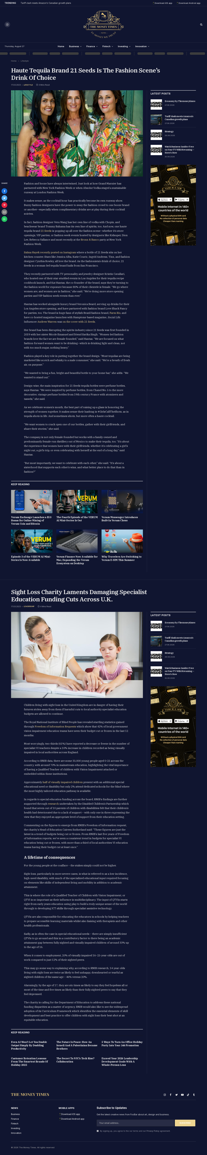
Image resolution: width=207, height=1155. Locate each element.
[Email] (4, 212)
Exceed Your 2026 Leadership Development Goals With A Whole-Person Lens (120, 1062)
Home (61, 46)
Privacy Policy (153, 1131)
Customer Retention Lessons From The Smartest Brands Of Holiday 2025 (29, 1062)
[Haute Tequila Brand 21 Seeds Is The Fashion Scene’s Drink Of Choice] (77, 133)
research (53, 803)
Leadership (29, 606)
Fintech (106, 46)
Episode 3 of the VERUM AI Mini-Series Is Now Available (31, 558)
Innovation (141, 46)
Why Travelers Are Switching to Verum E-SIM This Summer (121, 558)
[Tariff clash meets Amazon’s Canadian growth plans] (156, 120)
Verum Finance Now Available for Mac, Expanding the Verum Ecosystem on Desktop (77, 560)
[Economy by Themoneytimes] (156, 104)
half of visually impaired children (63, 782)
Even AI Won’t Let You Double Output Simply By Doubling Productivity (29, 1045)
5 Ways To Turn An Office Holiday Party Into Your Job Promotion (122, 1043)
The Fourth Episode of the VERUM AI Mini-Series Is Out (77, 519)
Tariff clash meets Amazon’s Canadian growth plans (46, 3)
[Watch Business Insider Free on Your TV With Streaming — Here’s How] (156, 150)
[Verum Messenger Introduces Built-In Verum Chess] (122, 501)
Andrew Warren (47, 321)
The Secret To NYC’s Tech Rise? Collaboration (75, 1060)
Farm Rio (115, 313)
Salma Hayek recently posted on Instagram (50, 252)
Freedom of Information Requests (55, 726)
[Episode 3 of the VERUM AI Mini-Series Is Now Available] (31, 541)
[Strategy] (156, 135)
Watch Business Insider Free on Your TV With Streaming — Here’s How (179, 149)
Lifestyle (28, 85)
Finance (90, 46)
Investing (123, 46)
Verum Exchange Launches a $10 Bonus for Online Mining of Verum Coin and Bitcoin (31, 520)
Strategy (169, 131)
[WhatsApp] (4, 219)
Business (74, 46)
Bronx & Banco (90, 239)
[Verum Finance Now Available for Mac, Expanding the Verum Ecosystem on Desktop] (77, 541)
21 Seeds (46, 231)
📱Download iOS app (162, 3)
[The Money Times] (103, 24)
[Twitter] (4, 198)
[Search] (201, 24)
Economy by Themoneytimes (180, 101)
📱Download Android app (188, 3)
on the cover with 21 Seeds (79, 321)
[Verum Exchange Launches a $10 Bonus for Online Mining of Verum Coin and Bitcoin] (31, 501)
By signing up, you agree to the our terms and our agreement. (134, 1131)
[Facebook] (4, 191)
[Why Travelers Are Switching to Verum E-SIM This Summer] (122, 541)
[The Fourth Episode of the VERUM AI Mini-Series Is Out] (77, 501)
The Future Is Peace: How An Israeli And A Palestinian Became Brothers (76, 1045)
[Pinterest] (4, 205)
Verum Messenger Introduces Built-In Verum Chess (120, 519)
